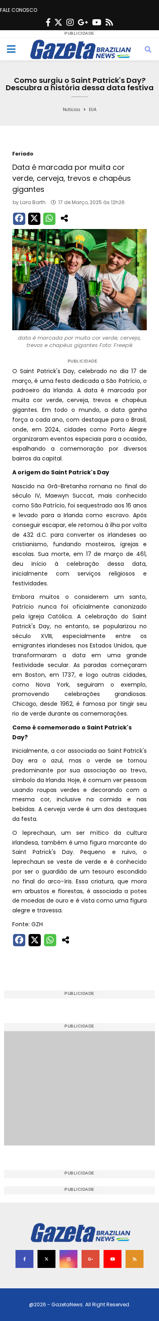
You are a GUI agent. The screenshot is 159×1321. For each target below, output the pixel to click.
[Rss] (109, 22)
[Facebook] (48, 22)
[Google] (83, 22)
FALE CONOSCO (18, 10)
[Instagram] (70, 22)
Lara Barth (33, 202)
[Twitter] (58, 22)
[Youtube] (97, 22)
